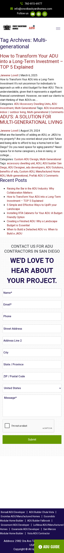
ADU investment (53, 108)
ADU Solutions (54, 167)
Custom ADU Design (26, 159)
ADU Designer (16, 167)
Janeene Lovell (9, 75)
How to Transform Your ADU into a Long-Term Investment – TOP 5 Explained (31, 61)
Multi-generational (37, 112)
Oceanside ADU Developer (25, 529)
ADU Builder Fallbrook (38, 521)
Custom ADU (26, 172)
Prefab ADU (36, 176)
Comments (57, 112)
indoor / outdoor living (13, 112)
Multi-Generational (25, 108)
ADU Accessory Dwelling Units (32, 104)
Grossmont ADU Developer (15, 525)
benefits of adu (9, 172)
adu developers (35, 167)
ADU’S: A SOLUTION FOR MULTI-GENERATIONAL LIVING (31, 120)
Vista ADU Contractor (38, 533)
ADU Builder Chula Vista (41, 512)
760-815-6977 (33, 4)
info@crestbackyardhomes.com (33, 9)
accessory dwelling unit (21, 163)
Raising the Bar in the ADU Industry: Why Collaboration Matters (30, 191)
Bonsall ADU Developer (13, 512)
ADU (38, 163)
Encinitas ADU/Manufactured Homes (20, 516)
